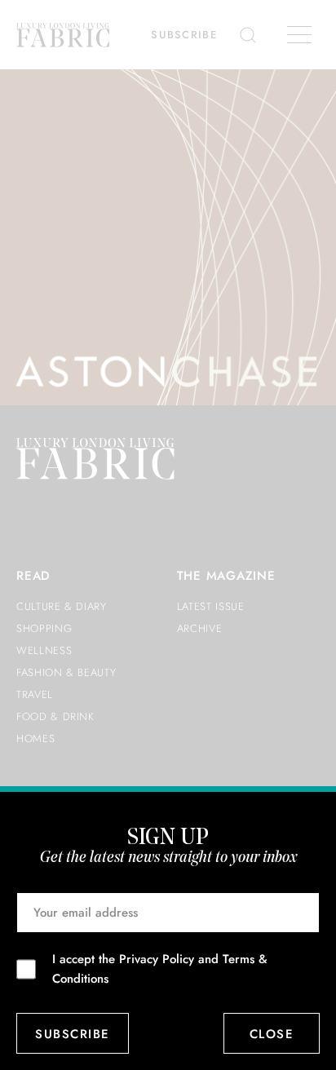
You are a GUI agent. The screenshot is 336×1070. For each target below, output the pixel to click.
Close (272, 1034)
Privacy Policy (156, 959)
